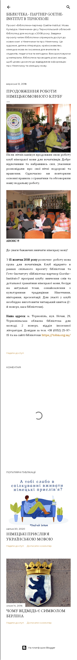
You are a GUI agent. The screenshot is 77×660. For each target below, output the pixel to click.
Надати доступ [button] (15, 352)
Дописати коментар (39, 545)
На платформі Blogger (41, 647)
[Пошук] (68, 6)
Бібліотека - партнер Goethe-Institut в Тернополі (34, 16)
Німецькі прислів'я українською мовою (29, 536)
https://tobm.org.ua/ (56, 335)
